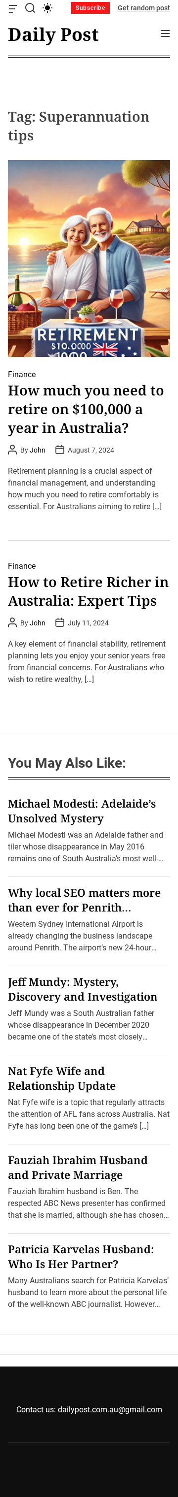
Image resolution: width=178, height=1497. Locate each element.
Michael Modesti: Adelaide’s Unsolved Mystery (82, 810)
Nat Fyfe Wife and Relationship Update (62, 1078)
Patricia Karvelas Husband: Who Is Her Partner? (81, 1256)
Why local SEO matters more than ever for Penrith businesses (84, 907)
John (37, 450)
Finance (22, 374)
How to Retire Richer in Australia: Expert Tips (88, 591)
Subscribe (90, 7)
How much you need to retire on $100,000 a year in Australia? (86, 409)
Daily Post (53, 34)
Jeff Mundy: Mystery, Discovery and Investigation (83, 989)
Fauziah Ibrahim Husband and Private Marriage (78, 1167)
